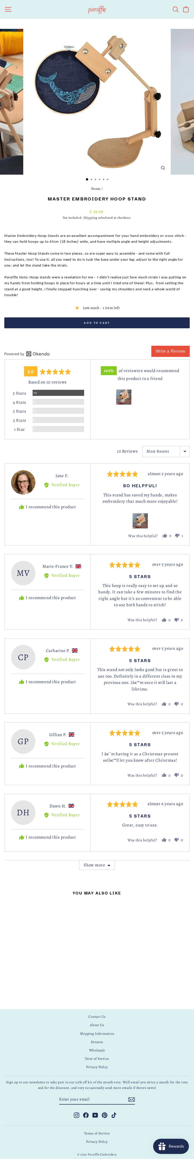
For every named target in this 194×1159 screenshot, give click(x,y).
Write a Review (170, 351)
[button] (123, 397)
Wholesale (97, 1050)
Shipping (90, 217)
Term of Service (97, 1058)
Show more (94, 865)
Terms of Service (97, 1133)
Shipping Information (97, 1033)
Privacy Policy (97, 1067)
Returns (97, 1042)
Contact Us (96, 1016)
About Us (97, 1025)
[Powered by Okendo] (27, 354)
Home (96, 188)
